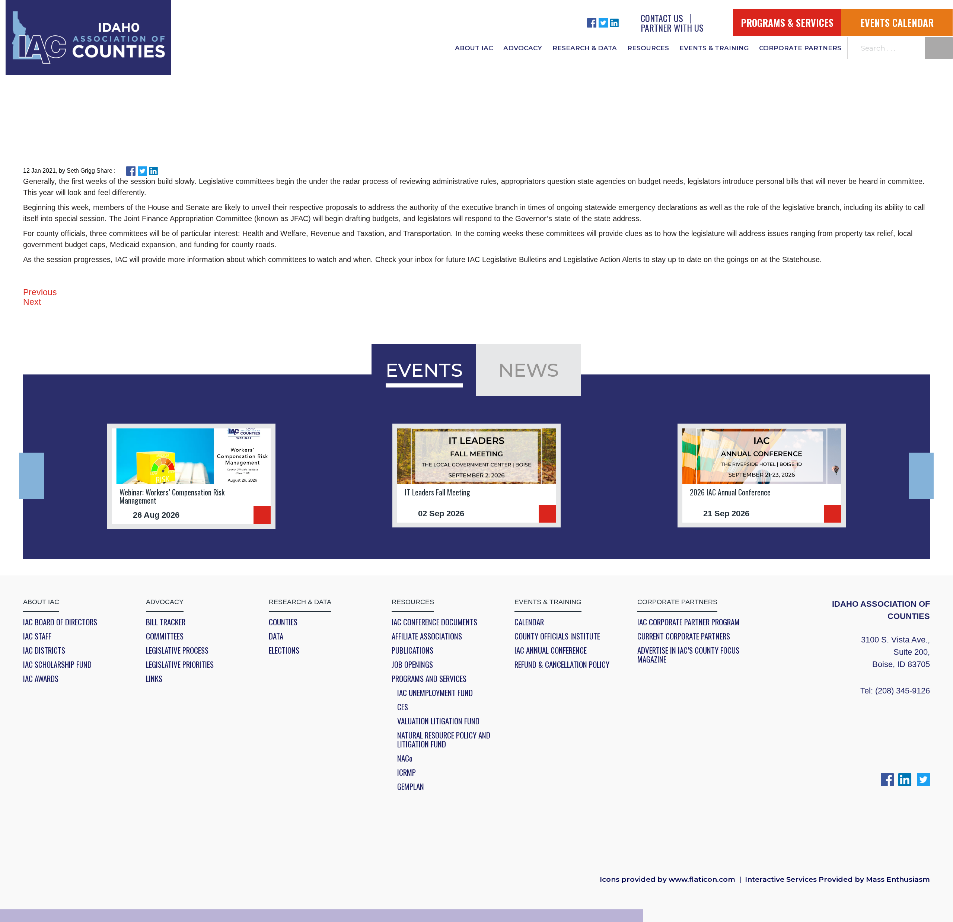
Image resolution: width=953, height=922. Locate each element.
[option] (191, 476)
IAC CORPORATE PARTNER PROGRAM (688, 622)
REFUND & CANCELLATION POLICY (561, 664)
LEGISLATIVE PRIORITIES (180, 664)
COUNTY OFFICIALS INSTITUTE (557, 636)
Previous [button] (31, 476)
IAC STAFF (37, 636)
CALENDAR (529, 622)
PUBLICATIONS (412, 650)
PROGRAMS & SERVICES (787, 22)
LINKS (154, 678)
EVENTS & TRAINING (714, 48)
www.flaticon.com (702, 879)
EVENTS (424, 370)
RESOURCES (648, 48)
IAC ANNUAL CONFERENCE (550, 650)
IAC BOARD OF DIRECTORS (60, 622)
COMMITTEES (165, 636)
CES (402, 706)
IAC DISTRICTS (44, 650)
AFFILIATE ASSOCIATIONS (427, 636)
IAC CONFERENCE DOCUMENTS (434, 622)
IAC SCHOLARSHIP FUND (57, 664)
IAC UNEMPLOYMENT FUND (435, 692)
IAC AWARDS (40, 678)
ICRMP (406, 772)
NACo (404, 758)
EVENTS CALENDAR (897, 22)
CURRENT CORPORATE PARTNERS (683, 636)
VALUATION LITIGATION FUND (438, 721)
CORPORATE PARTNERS (800, 48)
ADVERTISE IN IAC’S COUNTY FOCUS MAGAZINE (688, 655)
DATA (276, 636)
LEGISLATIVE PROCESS (177, 650)
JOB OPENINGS (412, 664)
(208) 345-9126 (902, 690)
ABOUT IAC (474, 48)
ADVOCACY (522, 48)
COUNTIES (283, 622)
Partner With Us (672, 27)
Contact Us (662, 18)
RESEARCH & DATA (584, 48)
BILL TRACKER (165, 622)
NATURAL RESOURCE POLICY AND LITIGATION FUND (443, 740)
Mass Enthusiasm (898, 879)
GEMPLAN (410, 786)
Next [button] (921, 476)
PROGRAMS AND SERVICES (429, 678)
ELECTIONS (284, 650)
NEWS (528, 370)
